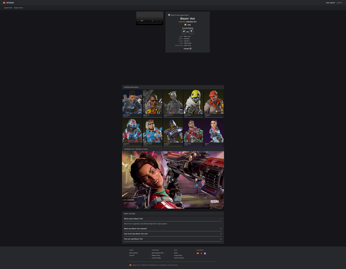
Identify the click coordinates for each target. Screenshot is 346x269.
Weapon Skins (18, 8)
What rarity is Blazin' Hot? (133, 219)
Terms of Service (179, 258)
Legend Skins (8, 8)
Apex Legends (330, 3)
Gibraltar (190, 22)
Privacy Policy (178, 255)
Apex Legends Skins (158, 253)
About (176, 253)
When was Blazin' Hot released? (135, 229)
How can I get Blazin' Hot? (133, 239)
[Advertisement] (173, 66)
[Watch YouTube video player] (173, 180)
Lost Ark (339, 3)
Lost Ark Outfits (156, 258)
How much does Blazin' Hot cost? (136, 234)
